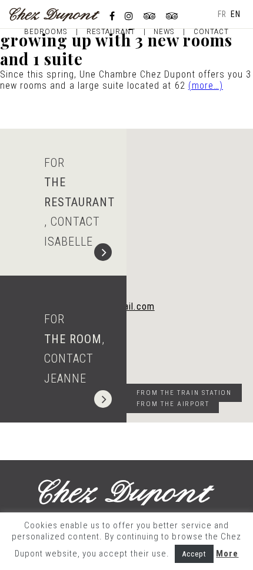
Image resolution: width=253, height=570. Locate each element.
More (227, 553)
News (164, 31)
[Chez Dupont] (54, 13)
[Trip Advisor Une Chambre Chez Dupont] (150, 16)
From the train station (184, 393)
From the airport (173, 404)
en (236, 14)
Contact (211, 31)
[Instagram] (129, 16)
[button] (185, 277)
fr (222, 14)
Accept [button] (194, 553)
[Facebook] (112, 16)
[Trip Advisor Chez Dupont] (172, 16)
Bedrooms (46, 31)
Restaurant (110, 31)
